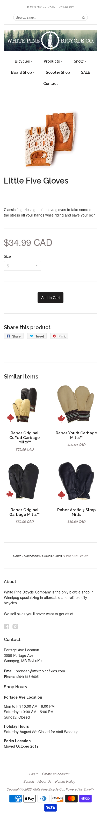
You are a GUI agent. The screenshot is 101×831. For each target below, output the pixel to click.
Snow (79, 61)
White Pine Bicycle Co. (48, 789)
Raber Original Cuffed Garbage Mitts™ (24, 437)
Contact (50, 84)
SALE (85, 72)
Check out (66, 7)
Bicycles (23, 61)
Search (28, 781)
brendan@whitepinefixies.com (40, 670)
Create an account (55, 774)
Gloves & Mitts (52, 555)
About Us (45, 781)
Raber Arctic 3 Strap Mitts (76, 512)
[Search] (83, 17)
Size (7, 256)
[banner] (50, 40)
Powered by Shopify (80, 789)
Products (52, 61)
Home (17, 555)
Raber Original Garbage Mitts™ (24, 512)
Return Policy (65, 781)
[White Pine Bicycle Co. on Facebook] (7, 626)
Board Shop (22, 72)
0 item (41, 7)
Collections (32, 555)
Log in (33, 774)
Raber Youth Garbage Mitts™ (76, 435)
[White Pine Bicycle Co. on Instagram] (15, 626)
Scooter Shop (58, 72)
